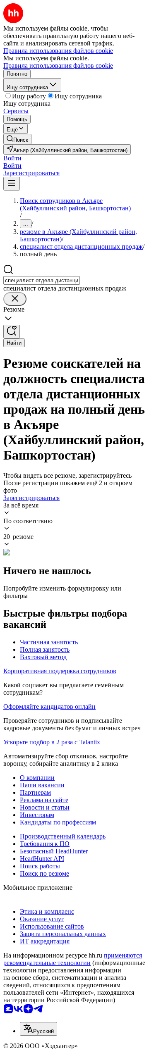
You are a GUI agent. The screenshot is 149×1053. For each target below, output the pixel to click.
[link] (17, 139)
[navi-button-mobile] (11, 184)
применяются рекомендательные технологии (72, 959)
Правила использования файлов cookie (58, 65)
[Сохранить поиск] (11, 331)
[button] (12, 158)
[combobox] (41, 280)
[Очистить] (14, 299)
